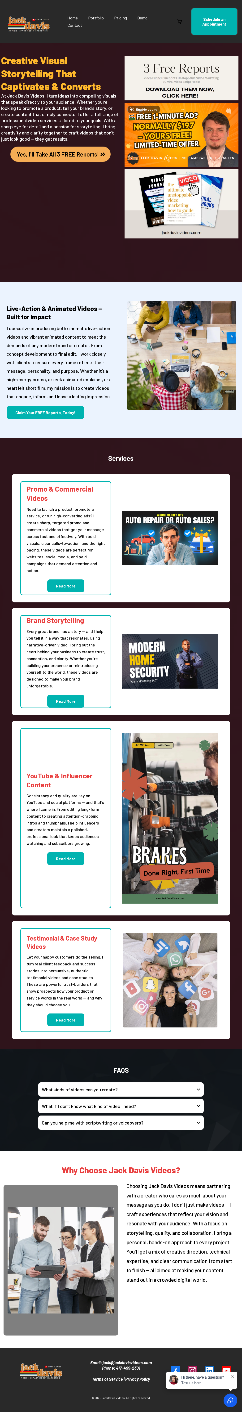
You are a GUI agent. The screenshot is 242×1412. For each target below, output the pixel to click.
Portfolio (96, 17)
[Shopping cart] (179, 21)
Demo (142, 17)
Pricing (120, 17)
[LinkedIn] (209, 1370)
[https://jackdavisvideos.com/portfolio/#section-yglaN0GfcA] (170, 538)
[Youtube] (226, 1370)
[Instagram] (192, 1370)
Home (72, 17)
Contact (74, 25)
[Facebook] (175, 1370)
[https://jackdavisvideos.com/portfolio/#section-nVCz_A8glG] (170, 661)
